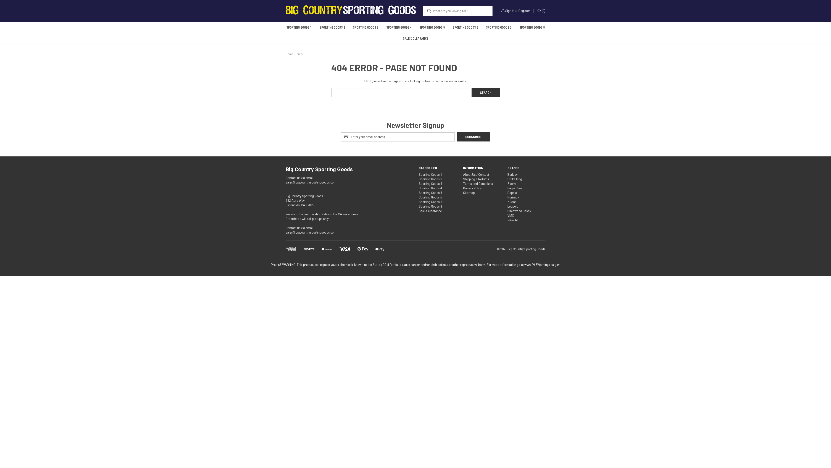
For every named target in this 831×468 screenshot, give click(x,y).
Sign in (509, 11)
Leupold (512, 206)
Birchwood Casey (519, 211)
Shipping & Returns (476, 179)
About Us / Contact (476, 174)
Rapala (512, 193)
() (543, 11)
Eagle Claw (514, 188)
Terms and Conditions (478, 183)
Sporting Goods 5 (432, 27)
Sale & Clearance (415, 38)
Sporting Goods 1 (299, 27)
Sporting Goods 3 (365, 27)
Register (524, 11)
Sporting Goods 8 (532, 27)
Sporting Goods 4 (399, 27)
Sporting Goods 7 (498, 27)
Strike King (514, 179)
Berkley (512, 174)
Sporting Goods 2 (332, 27)
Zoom (511, 183)
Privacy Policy (472, 188)
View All (512, 220)
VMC (510, 215)
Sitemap (469, 193)
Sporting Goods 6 (465, 27)
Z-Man (512, 202)
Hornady (513, 197)
